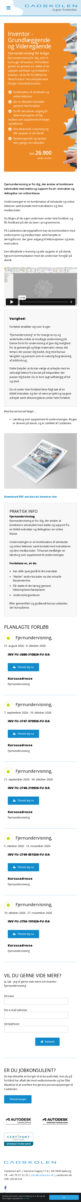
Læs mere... (27, 1198)
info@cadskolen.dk (42, 1175)
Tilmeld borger (17, 1099)
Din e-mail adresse (15, 1010)
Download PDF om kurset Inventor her (30, 497)
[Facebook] (6, 1188)
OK (64, 1197)
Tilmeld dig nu (25, 667)
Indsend (49, 1041)
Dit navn (9, 996)
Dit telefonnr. (12, 1024)
